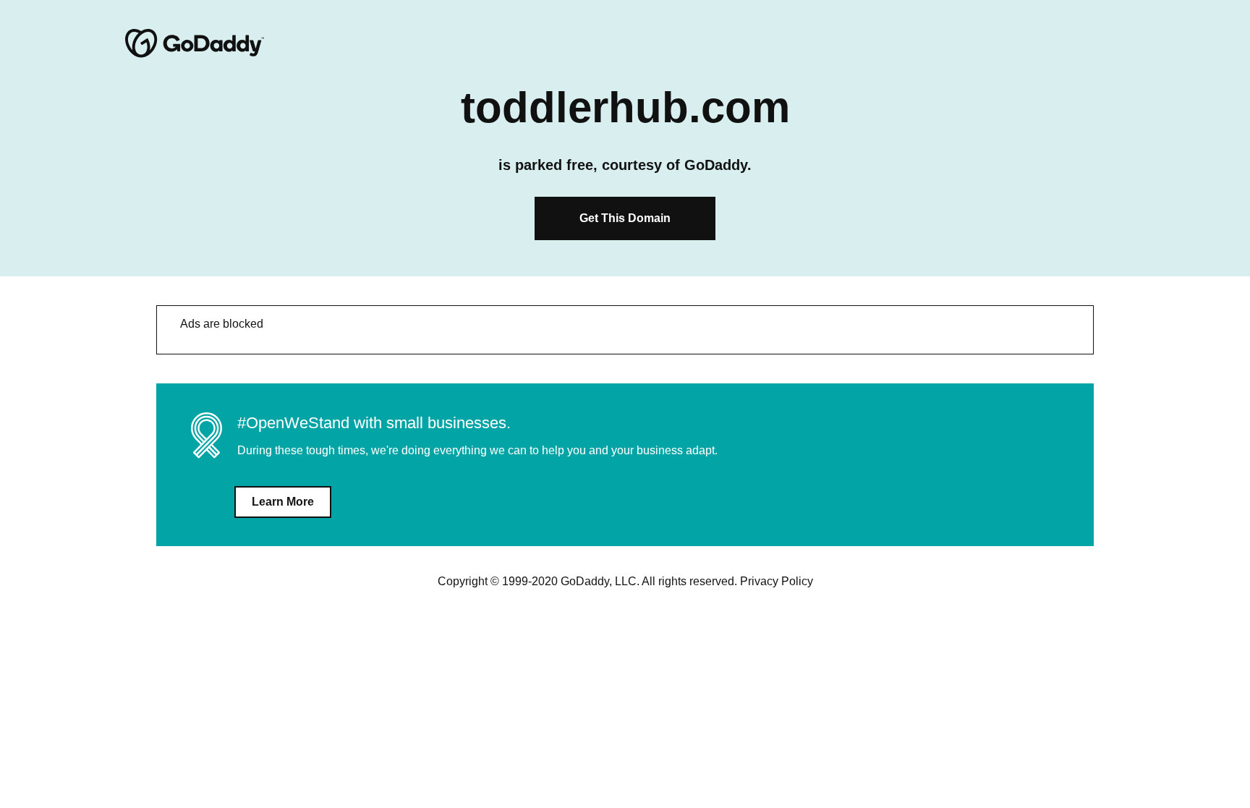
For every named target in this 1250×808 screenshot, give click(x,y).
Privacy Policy (776, 581)
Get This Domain (625, 218)
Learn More (283, 502)
